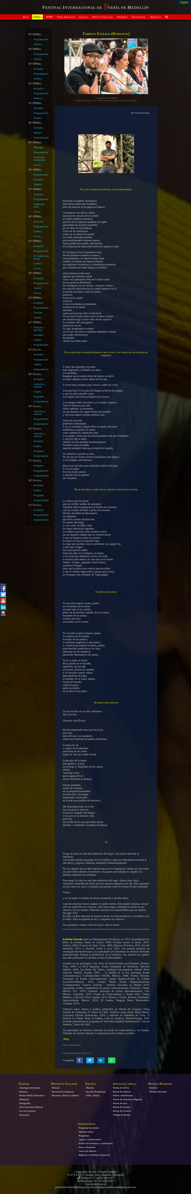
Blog (66, 1038)
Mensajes (38, 147)
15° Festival (35, 505)
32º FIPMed (34, 83)
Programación (41, 39)
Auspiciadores (41, 369)
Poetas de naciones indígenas (127, 1099)
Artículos (155, 17)
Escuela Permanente (96, 1091)
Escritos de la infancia (63, 1091)
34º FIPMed (34, 49)
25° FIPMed (35, 241)
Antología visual (124, 1083)
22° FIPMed (35, 322)
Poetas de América (122, 1091)
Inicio (26, 17)
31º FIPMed (34, 103)
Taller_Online (93, 1095)
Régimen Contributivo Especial (94, 1155)
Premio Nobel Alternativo (32, 1095)
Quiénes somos (86, 1131)
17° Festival (35, 460)
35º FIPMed (34, 34)
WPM (49, 17)
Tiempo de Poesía (121, 1115)
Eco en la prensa (27, 1111)
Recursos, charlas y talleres (65, 1095)
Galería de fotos (39, 205)
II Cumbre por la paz (41, 257)
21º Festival (34, 349)
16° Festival (35, 480)
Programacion (41, 73)
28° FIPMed (35, 169)
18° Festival (35, 428)
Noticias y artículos (39, 328)
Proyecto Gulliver (102, 17)
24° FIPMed (35, 273)
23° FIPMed (35, 297)
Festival (24, 1083)
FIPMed (37, 17)
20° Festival (35, 374)
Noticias (38, 312)
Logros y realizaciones (90, 1139)
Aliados (38, 44)
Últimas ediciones (158, 1091)
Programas (84, 1135)
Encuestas (24, 1115)
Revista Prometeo (160, 1083)
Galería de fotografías (39, 158)
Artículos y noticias (39, 385)
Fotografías (25, 1103)
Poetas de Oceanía (122, 1111)
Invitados (38, 68)
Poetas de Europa (121, 1107)
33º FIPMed (34, 63)
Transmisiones (41, 137)
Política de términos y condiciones (96, 1143)
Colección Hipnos (87, 1151)
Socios (37, 165)
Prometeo (122, 17)
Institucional (139, 17)
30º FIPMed (34, 122)
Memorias (24, 1099)
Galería (37, 231)
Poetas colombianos (123, 1095)
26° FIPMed (35, 216)
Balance (38, 132)
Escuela (83, 17)
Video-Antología (66, 17)
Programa (39, 396)
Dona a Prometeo (87, 1147)
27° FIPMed (35, 189)
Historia (23, 1091)
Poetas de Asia (120, 1103)
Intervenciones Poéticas (31, 1107)
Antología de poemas (29, 1087)
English (184, 2)
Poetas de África (121, 1087)
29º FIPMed (34, 142)
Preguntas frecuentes (89, 1128)
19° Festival (35, 406)
